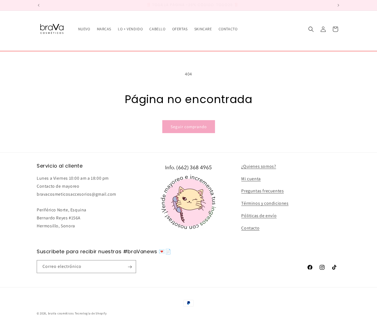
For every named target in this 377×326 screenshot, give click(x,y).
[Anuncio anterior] (39, 5)
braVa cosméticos (61, 313)
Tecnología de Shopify (91, 313)
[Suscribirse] (130, 266)
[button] (311, 29)
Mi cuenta (251, 179)
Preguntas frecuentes (262, 191)
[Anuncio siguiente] (338, 5)
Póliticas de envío (259, 216)
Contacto (250, 228)
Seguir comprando (189, 126)
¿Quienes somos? (258, 166)
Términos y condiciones (264, 203)
